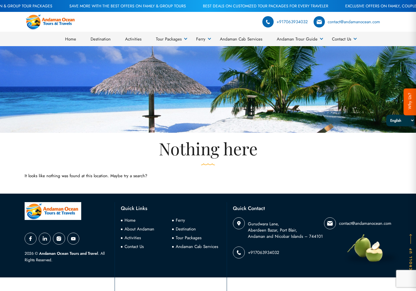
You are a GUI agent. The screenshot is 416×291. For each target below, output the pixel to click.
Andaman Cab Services (241, 39)
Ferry (200, 39)
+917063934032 (292, 22)
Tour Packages (169, 39)
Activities (133, 39)
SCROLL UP (410, 260)
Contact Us (341, 39)
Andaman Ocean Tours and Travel (68, 253)
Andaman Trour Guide (297, 39)
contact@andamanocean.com (354, 22)
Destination (101, 39)
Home (70, 39)
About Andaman (139, 229)
